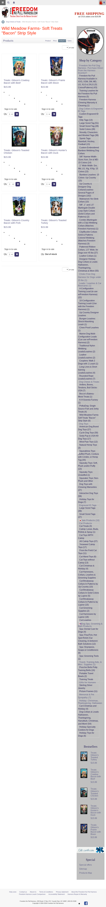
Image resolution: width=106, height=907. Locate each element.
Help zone (12, 892)
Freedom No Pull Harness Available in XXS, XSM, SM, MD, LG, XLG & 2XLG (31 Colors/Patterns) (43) (87, 82)
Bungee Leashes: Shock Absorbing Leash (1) (87, 321)
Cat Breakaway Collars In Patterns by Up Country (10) (88, 584)
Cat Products (85, 523)
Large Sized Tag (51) (89, 123)
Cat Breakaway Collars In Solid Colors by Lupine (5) (88, 593)
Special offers (85, 865)
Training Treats (86, 679)
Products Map (85, 873)
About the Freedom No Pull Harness (84, 892)
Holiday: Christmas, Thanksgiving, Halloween (90, 701)
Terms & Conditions (46, 892)
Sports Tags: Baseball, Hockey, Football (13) (86, 141)
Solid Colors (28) (87, 129)
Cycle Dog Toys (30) (88, 433)
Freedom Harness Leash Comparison (32, 894)
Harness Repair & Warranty (77, 894)
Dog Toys (83, 424)
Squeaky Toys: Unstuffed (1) (85, 473)
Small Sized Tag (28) (89, 126)
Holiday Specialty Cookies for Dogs (87, 728)
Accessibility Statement (56, 894)
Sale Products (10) (90, 520)
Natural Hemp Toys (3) (87, 446)
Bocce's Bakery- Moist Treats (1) (86, 395)
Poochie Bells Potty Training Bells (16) (87, 668)
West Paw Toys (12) (88, 442)
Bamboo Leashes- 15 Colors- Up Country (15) (88, 178)
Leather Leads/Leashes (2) (86, 356)
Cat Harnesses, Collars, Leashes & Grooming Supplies (87, 575)
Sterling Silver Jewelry (85, 686)
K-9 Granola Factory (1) (88, 401)
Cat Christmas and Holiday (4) (87, 707)
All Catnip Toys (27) (88, 541)
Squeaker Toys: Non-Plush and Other (88, 479)
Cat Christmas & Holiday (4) (86, 567)
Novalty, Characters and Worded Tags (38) (88, 133)
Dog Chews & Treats (89, 382)
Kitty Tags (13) (86, 120)
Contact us (23, 892)
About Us (33, 892)
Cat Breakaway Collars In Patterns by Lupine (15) (88, 602)
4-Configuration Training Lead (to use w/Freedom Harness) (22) (87, 293)
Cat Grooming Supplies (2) (85, 609)
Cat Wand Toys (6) (87, 556)
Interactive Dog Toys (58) (88, 494)
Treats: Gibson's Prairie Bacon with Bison (53, 81)
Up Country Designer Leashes (88, 314)
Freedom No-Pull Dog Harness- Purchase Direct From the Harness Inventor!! (90, 69)
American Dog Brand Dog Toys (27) (88, 428)
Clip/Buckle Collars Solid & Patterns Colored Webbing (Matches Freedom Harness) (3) (87, 238)
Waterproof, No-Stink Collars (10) (88, 200)
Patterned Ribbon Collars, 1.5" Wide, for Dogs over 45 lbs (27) (88, 250)
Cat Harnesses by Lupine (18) (87, 615)
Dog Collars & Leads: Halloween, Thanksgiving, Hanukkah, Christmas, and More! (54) (88, 718)
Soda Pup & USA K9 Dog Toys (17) (88, 437)
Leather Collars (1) (87, 256)
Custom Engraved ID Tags (88, 115)
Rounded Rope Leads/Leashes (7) (86, 377)
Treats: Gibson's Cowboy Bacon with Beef (16, 81)
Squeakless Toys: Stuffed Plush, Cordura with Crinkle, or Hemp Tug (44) (88, 455)
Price (55, 41)
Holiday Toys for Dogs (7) (86, 500)
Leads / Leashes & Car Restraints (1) (89, 284)
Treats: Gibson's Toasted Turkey (53, 221)
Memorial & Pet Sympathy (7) (86, 696)
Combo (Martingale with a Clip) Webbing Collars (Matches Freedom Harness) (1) (88, 224)
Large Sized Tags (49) (86, 509)
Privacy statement (62, 892)
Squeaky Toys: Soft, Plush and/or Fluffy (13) (87, 466)
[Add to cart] (16, 114)
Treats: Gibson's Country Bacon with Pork (16, 221)
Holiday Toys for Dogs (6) (86, 734)
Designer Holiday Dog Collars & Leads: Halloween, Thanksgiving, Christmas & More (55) (88, 265)
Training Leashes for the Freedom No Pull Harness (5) (88, 94)
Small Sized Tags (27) (86, 515)
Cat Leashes (85, 620)
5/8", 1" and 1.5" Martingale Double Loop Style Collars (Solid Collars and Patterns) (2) (86, 211)
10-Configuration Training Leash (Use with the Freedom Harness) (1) (87, 305)
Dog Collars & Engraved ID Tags (90, 109)
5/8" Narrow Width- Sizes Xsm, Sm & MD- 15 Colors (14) (88, 159)
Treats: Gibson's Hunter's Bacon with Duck (54, 151)
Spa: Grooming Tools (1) (88, 657)
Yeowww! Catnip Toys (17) (86, 545)
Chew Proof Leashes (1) (88, 329)
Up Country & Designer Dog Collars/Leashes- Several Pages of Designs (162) (86, 190)
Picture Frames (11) (88, 691)
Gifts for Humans (87, 682)
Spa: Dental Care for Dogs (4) (88, 630)
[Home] (3, 21)
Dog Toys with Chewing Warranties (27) (87, 487)
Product (48, 41)
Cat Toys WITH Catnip (85, 536)
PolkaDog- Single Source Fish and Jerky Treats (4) (88, 409)
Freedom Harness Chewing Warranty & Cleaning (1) (87, 102)
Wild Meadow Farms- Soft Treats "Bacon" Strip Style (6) (88, 418)
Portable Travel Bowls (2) (85, 674)
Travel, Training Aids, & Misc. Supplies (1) (90, 663)
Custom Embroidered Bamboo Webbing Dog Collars (88, 150)
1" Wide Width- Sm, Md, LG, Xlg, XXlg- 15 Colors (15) (88, 168)
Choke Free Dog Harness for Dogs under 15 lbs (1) (89, 277)
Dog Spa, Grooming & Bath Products (90, 625)
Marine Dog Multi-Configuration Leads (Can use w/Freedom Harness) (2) (87, 338)
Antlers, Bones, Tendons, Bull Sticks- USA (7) (87, 387)
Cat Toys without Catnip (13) (86, 561)
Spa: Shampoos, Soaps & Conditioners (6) (88, 650)
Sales (69, 41)
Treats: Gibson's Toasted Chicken (16, 151)
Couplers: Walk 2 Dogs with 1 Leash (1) (88, 362)
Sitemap (83, 869)
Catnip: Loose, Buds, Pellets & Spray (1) (88, 530)
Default (61, 41)
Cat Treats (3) (85, 526)
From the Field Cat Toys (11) (87, 551)
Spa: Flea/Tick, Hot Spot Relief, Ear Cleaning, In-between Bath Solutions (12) (88, 639)
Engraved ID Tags (87, 505)
